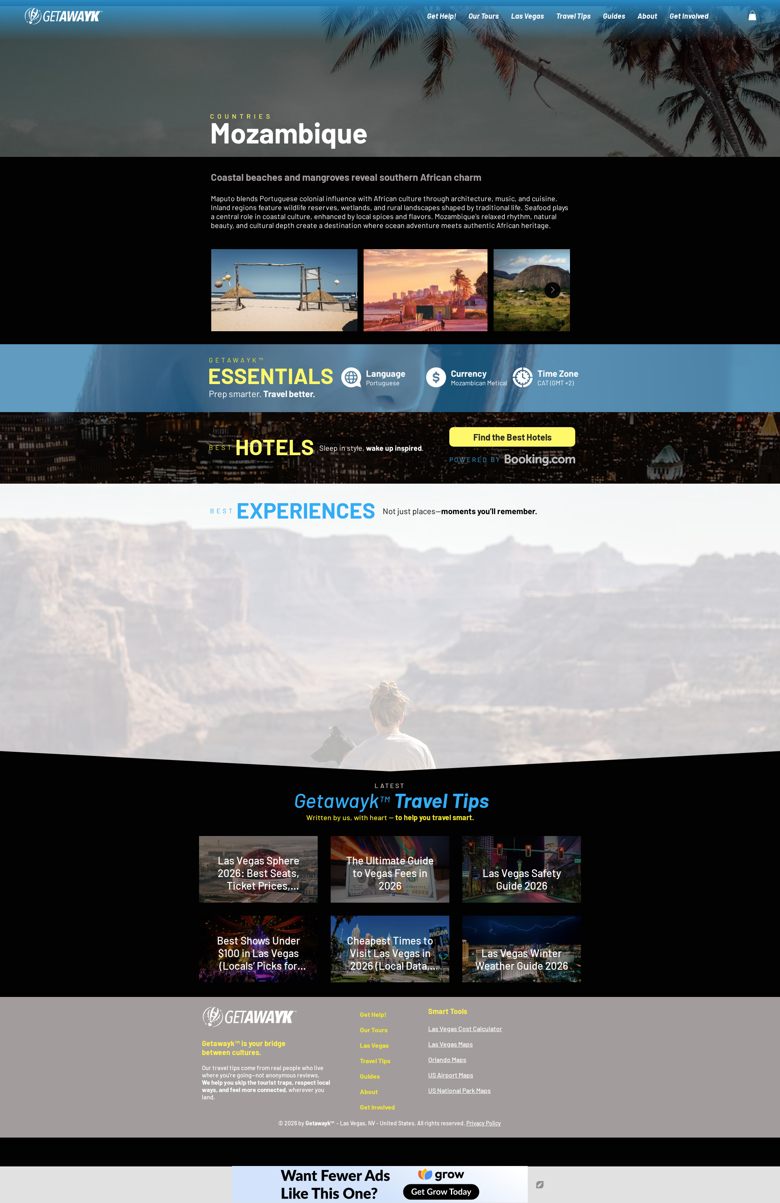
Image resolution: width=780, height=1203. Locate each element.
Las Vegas (374, 1045)
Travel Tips (375, 1060)
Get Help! (373, 1014)
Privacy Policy (483, 1123)
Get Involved (377, 1107)
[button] (752, 15)
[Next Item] (552, 290)
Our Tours (374, 1030)
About (369, 1091)
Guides (370, 1076)
